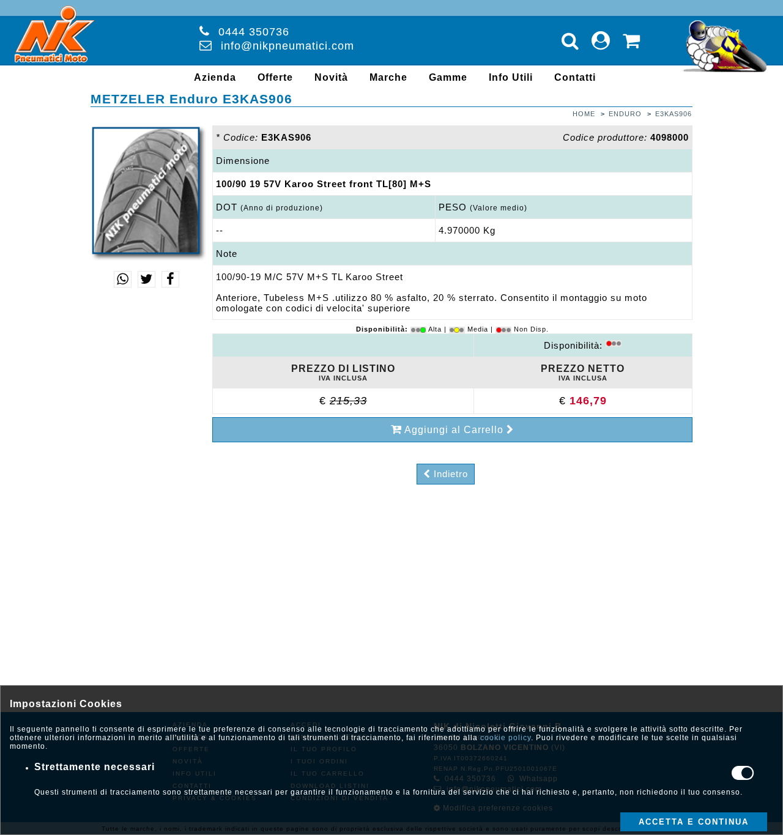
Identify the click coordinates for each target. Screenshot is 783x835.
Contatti (575, 77)
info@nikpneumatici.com (287, 46)
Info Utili (511, 77)
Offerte (275, 77)
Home (584, 113)
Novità (331, 77)
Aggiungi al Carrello (454, 430)
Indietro (449, 474)
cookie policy (505, 737)
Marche (388, 77)
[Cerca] (570, 41)
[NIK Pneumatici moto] (55, 62)
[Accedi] (601, 41)
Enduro (625, 113)
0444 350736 (253, 32)
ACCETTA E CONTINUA (694, 821)
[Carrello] (631, 41)
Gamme (448, 77)
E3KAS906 (673, 113)
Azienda (215, 77)
